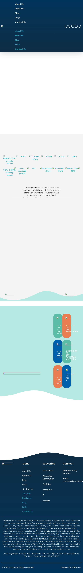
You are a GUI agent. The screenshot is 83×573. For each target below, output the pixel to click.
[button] (39, 26)
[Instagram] (66, 26)
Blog (17, 13)
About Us (19, 4)
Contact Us (20, 22)
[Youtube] (69, 26)
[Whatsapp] (79, 26)
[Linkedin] (72, 26)
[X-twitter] (76, 26)
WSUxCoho (76, 567)
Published (19, 8)
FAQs (17, 17)
